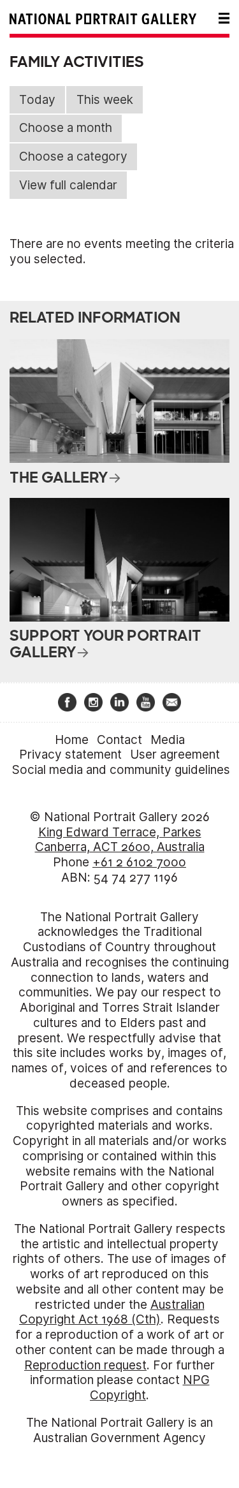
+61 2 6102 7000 (139, 862)
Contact (119, 740)
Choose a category (73, 156)
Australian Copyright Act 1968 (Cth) (112, 1312)
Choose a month (65, 127)
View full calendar (68, 185)
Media (167, 740)
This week (104, 99)
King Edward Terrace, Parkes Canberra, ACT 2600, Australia (120, 840)
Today (37, 99)
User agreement (175, 754)
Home (72, 740)
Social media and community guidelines (121, 769)
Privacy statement (70, 754)
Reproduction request (85, 1365)
